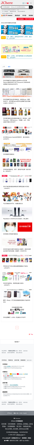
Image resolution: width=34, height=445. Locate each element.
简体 (15, 413)
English (25, 413)
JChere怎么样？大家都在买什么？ (11, 438)
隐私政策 (4, 352)
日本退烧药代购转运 (8, 154)
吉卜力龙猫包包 (5, 11)
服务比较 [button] (29, 360)
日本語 (20, 413)
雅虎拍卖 (17, 15)
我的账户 (17, 341)
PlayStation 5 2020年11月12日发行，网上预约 (15, 218)
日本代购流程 (11, 423)
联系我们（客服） (27, 438)
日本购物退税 (11, 426)
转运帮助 (4, 350)
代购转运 (10, 360)
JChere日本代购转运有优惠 (8, 22)
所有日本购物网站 (14, 385)
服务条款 (25, 350)
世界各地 (16, 432)
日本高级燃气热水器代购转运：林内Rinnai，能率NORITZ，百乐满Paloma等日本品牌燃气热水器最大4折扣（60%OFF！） (16, 101)
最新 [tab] (9, 66)
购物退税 (23, 360)
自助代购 (16, 360)
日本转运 (4, 360)
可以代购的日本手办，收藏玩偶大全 (13, 203)
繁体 (17, 413)
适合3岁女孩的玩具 (21, 11)
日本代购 (3, 423)
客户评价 (19, 426)
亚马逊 (24, 15)
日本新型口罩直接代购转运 (10, 234)
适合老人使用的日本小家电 (7, 13)
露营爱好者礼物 (13, 11)
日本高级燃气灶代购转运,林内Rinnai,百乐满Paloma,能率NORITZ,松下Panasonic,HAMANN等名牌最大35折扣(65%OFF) (16, 82)
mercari (20, 374)
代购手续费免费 (25, 19)
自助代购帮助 (11, 352)
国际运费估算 (19, 352)
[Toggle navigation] (31, 3)
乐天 (4, 15)
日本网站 (9, 366)
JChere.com (19, 434)
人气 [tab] (4, 66)
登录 (23, 3)
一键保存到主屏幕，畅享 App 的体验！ (19, 440)
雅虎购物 (31, 15)
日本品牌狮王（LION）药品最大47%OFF (14, 317)
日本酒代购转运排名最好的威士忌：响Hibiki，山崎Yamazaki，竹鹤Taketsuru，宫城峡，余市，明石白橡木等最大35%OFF (17, 120)
